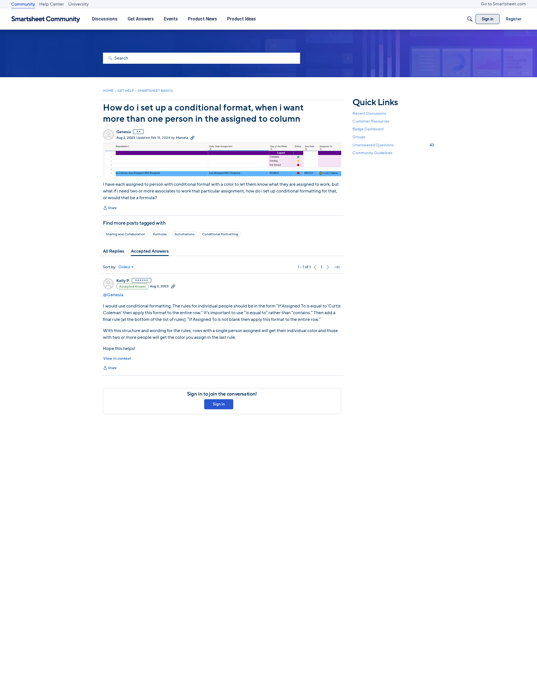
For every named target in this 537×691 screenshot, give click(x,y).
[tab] (114, 251)
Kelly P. (122, 280)
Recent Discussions (369, 113)
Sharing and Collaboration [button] (125, 234)
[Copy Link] (192, 137)
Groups (358, 137)
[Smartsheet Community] (45, 19)
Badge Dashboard (367, 129)
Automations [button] (184, 234)
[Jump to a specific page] (336, 267)
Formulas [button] (160, 234)
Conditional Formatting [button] (220, 234)
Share (110, 208)
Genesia (123, 132)
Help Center (51, 4)
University (78, 4)
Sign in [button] (219, 404)
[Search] (470, 19)
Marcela (182, 137)
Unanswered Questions (393, 145)
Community (23, 4)
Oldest (124, 267)
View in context (117, 358)
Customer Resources (370, 121)
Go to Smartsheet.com (503, 4)
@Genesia (113, 295)
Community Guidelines (372, 153)
